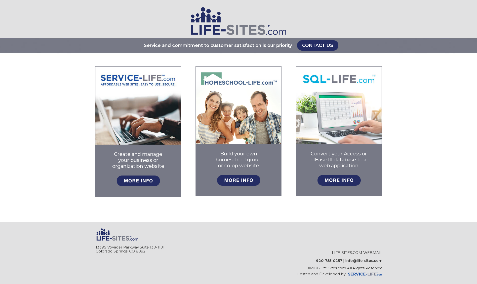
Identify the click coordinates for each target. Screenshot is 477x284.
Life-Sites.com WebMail (357, 252)
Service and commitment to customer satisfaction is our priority (218, 45)
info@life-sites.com (364, 260)
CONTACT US (317, 45)
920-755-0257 (329, 260)
